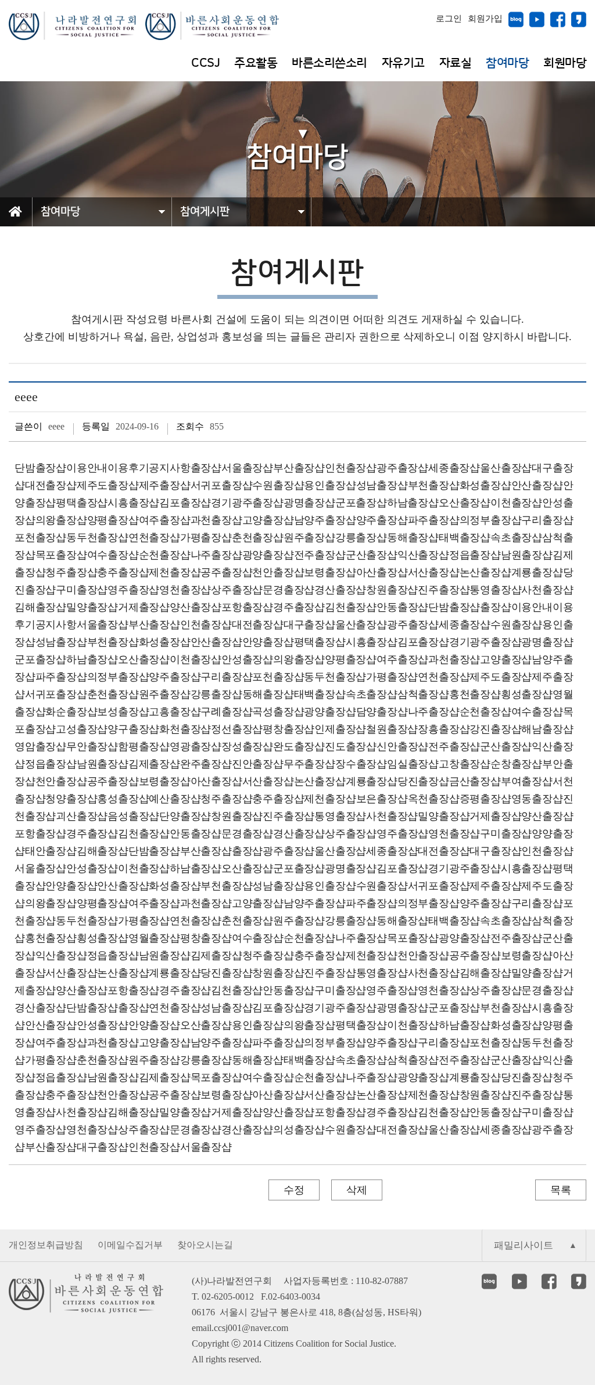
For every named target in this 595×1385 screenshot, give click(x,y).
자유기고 (403, 63)
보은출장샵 (382, 799)
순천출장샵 (165, 555)
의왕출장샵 (61, 520)
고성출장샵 (81, 729)
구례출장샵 (226, 711)
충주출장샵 (123, 572)
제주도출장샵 (108, 485)
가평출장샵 (206, 537)
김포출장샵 (185, 502)
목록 (560, 1190)
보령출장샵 (330, 572)
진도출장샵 (351, 746)
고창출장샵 (464, 764)
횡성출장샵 (527, 694)
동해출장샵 (413, 537)
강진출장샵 (495, 729)
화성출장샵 (485, 485)
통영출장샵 (495, 590)
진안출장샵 (258, 764)
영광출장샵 (195, 746)
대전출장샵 (51, 485)
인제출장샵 (340, 729)
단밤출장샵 (40, 468)
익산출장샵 (423, 555)
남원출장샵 (527, 555)
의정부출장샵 (491, 520)
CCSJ (205, 63)
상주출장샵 (237, 590)
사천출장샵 (547, 590)
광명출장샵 (309, 502)
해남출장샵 (547, 729)
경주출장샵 (299, 607)
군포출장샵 (361, 502)
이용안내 (86, 468)
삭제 (356, 1190)
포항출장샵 (247, 607)
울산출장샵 (506, 468)
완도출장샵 (299, 746)
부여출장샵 (527, 781)
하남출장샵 (413, 502)
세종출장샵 (454, 468)
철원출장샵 (392, 729)
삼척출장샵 (423, 694)
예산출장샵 (174, 799)
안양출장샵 (268, 642)
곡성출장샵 (278, 711)
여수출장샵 (113, 555)
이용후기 (128, 468)
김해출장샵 (40, 607)
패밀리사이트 (523, 1245)
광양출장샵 (268, 555)
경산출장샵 (340, 590)
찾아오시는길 (205, 1245)
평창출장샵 (288, 729)
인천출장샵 (351, 468)
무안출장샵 (92, 746)
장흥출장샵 (443, 729)
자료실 (455, 63)
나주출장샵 (216, 555)
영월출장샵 (154, 938)
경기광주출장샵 (247, 502)
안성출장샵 (247, 659)
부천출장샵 (434, 485)
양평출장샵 (113, 520)
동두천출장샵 (97, 537)
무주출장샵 (309, 764)
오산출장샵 (464, 502)
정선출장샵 (237, 729)
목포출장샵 (61, 555)
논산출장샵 (485, 572)
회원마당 (564, 63)
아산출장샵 (382, 572)
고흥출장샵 (174, 711)
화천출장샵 (185, 729)
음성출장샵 (133, 816)
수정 (294, 1190)
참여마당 (507, 63)
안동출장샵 (402, 607)
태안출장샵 (51, 851)
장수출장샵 (361, 764)
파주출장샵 (434, 520)
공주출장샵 (226, 572)
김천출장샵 (351, 607)
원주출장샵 (309, 537)
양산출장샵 (195, 607)
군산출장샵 (371, 555)
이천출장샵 (516, 502)
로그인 (449, 18)
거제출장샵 (144, 607)
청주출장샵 (71, 572)
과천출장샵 (216, 520)
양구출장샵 (133, 729)
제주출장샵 (165, 485)
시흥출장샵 (133, 502)
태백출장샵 (464, 537)
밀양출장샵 (92, 607)
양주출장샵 (382, 520)
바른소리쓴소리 (329, 63)
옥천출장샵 (434, 799)
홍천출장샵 (475, 694)
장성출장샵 (247, 746)
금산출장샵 (475, 781)
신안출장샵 (402, 746)
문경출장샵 (288, 590)
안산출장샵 (537, 485)
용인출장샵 (330, 485)
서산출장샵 (434, 572)
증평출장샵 (485, 799)
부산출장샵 (299, 468)
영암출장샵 (40, 746)
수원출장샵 (278, 485)
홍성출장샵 (123, 799)
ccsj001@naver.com (251, 1328)
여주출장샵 (165, 520)
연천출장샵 (154, 537)
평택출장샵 (81, 502)
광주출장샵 (402, 468)
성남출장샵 (382, 485)
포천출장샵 (40, 537)
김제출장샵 (154, 764)
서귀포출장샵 (222, 485)
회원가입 (485, 18)
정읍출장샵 (475, 555)
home (20, 224)
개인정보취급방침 (46, 1245)
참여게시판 (205, 211)
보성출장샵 (123, 711)
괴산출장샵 (81, 816)
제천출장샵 (174, 572)
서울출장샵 (247, 468)
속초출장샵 (516, 537)
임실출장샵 (413, 764)
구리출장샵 (547, 520)
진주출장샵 (443, 590)
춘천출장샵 (258, 537)
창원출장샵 (392, 590)
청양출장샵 (71, 799)
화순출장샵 (71, 711)
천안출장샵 (278, 572)
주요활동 (255, 63)
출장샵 (206, 468)
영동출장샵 (537, 799)
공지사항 (169, 468)
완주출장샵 (206, 764)
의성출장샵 (299, 1129)
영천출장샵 (185, 590)
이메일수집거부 (130, 1245)
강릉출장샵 (361, 537)
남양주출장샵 (325, 520)
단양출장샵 (185, 816)
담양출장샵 (382, 711)
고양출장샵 (268, 520)
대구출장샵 (309, 624)
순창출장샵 (516, 764)
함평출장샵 (144, 746)
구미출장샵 (81, 590)
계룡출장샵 (537, 572)
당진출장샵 (423, 781)
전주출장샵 (320, 555)
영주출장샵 (133, 590)
